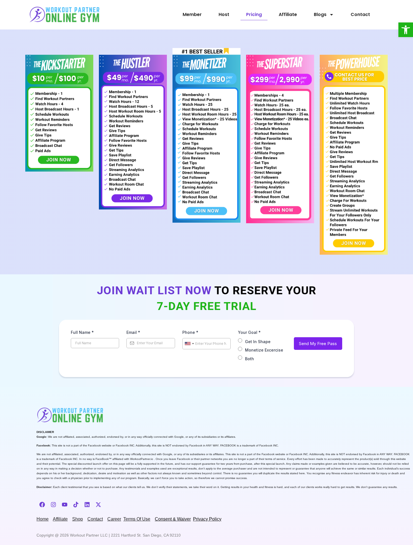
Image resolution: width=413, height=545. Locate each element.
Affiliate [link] (288, 14)
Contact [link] (360, 14)
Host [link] (224, 14)
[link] (405, 29)
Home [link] (43, 519)
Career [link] (114, 519)
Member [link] (192, 14)
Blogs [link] (320, 14)
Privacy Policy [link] (207, 519)
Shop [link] (77, 519)
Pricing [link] (254, 14)
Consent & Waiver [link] (173, 519)
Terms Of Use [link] (136, 519)
